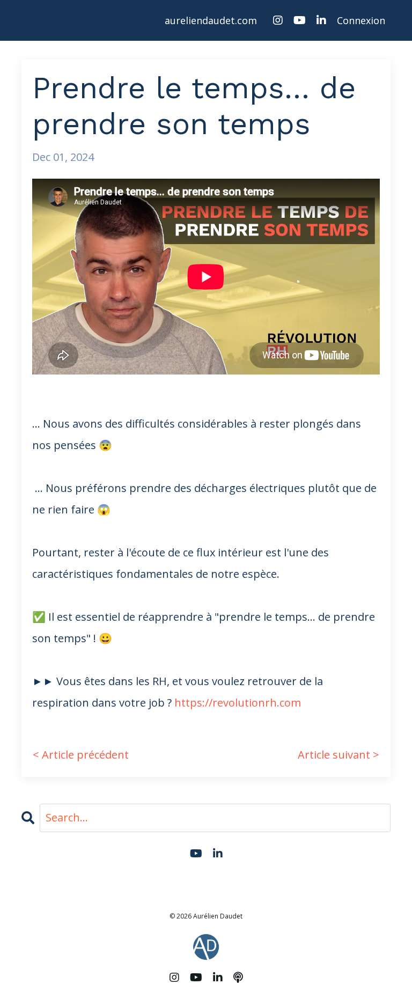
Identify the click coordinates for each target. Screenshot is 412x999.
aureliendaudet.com (211, 20)
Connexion (361, 20)
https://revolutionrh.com (237, 702)
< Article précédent (81, 754)
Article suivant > (338, 754)
